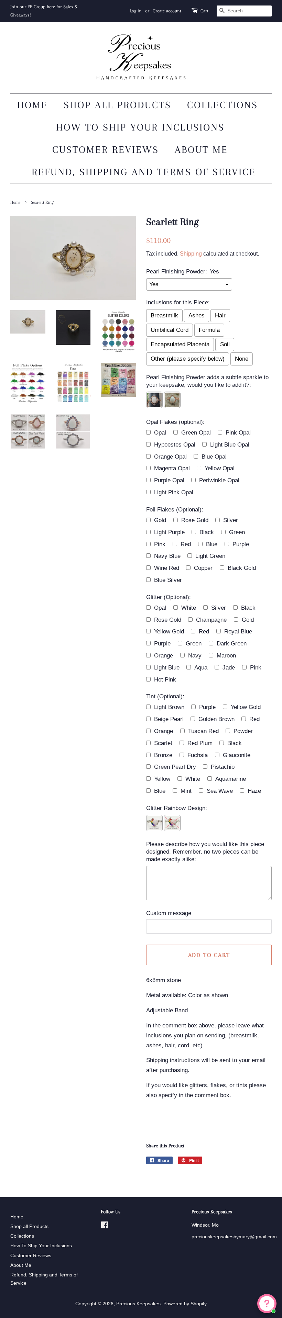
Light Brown (169, 707)
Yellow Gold (169, 631)
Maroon (226, 655)
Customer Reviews (105, 149)
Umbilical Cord (169, 330)
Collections (222, 105)
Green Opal (196, 432)
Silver (230, 520)
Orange (163, 655)
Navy (195, 655)
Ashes (196, 315)
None (241, 359)
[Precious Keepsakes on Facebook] (105, 1226)
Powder (243, 731)
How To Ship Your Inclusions (140, 127)
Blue (211, 544)
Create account (167, 10)
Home (32, 105)
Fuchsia (197, 755)
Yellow (162, 779)
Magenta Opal (172, 468)
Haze (254, 791)
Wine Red (166, 568)
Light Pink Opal (173, 492)
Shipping (191, 254)
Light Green (210, 556)
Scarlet (163, 743)
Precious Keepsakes (138, 1303)
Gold (160, 520)
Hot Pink (165, 679)
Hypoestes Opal (174, 444)
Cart (204, 10)
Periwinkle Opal (219, 480)
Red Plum (200, 743)
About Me (201, 149)
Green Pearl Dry (175, 767)
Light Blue (167, 667)
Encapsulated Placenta (180, 344)
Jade (229, 667)
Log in (136, 10)
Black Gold (242, 568)
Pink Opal (238, 432)
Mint (186, 791)
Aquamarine (230, 779)
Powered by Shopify (185, 1303)
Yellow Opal (220, 468)
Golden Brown (216, 719)
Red (186, 544)
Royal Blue (238, 631)
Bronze (163, 755)
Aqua (200, 667)
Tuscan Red (203, 731)
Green (237, 532)
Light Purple (169, 532)
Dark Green (232, 643)
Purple (240, 544)
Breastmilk (164, 315)
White (188, 608)
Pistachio (223, 767)
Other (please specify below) (188, 359)
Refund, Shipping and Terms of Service (144, 172)
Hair (220, 315)
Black (206, 532)
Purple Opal (169, 480)
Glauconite (236, 755)
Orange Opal (170, 456)
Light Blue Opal (229, 444)
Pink (159, 544)
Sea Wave (220, 791)
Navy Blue (167, 556)
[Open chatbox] (266, 1303)
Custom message (168, 913)
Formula (209, 330)
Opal (160, 432)
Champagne (211, 620)
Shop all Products (117, 105)
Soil (225, 344)
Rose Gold (194, 520)
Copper (203, 568)
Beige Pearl (169, 719)
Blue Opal (214, 456)
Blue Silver (168, 580)
